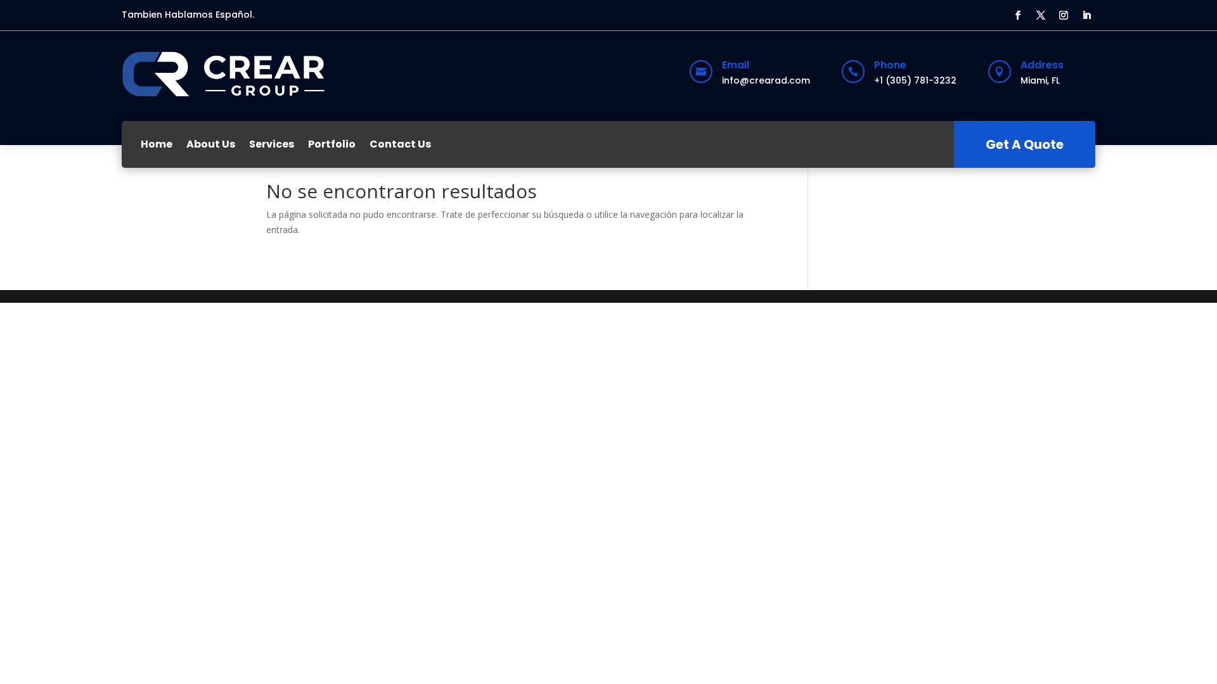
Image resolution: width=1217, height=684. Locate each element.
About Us (210, 144)
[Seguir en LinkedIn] (1086, 15)
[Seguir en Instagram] (1063, 15)
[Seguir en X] (1041, 15)
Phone (890, 65)
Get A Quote (1025, 144)
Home (156, 144)
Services (271, 144)
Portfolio (332, 144)
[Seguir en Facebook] (1018, 15)
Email (735, 65)
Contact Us (400, 144)
